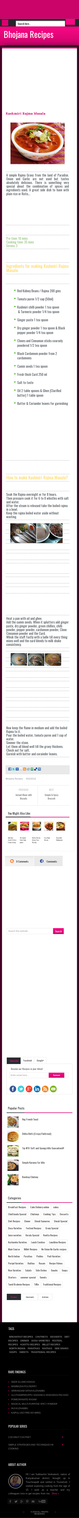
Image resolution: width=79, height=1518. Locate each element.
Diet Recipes (14, 1221)
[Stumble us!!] (32, 769)
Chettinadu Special (17, 1214)
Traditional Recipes (52, 1284)
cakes (56, 1207)
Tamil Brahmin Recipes (19, 1284)
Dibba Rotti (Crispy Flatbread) (36, 1134)
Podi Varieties (53, 1256)
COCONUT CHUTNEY (36, 1437)
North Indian (14, 1256)
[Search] (70, 22)
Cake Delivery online (39, 1207)
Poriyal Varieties (16, 1263)
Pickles (39, 1256)
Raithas (31, 1263)
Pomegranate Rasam (24, 1399)
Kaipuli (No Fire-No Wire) (26, 1413)
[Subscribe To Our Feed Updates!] (24, 769)
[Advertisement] (29, 9)
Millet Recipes (30, 1249)
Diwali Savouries (42, 1221)
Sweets (43, 1277)
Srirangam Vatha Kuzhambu (28, 1391)
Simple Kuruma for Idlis (33, 1162)
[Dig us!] (39, 769)
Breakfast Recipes (17, 1207)
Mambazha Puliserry (24, 1386)
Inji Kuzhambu (19, 1408)
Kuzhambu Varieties (17, 1242)
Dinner (27, 1221)
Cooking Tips (49, 1214)
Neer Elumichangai (23, 1382)
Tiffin (36, 1284)
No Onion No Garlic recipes (54, 1249)
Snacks (54, 1270)
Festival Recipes (33, 1228)
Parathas (28, 1256)
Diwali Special (60, 1221)
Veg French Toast (30, 1119)
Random (14, 1296)
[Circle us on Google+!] (17, 769)
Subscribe (13, 1060)
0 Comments (22, 861)
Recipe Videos (56, 1263)
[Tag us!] (35, 769)
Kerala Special (32, 1235)
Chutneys (34, 1214)
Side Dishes (41, 1270)
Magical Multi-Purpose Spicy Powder (34, 1404)
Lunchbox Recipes (57, 1242)
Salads (28, 1270)
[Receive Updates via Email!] (20, 769)
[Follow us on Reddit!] (28, 769)
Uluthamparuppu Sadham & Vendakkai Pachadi (39, 1395)
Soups (65, 1270)
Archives (45, 1296)
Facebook (27, 1060)
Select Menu (5, 23)
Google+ (40, 1060)
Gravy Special (51, 1228)
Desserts (64, 1214)
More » (55, 1493)
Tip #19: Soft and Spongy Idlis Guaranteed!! (43, 1148)
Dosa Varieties (15, 1228)
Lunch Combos (38, 1242)
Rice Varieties (14, 1270)
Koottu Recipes (50, 1235)
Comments (51, 861)
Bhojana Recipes (28, 34)
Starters (12, 1277)
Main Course (14, 1249)
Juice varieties (14, 1235)
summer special (28, 1277)
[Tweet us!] (13, 769)
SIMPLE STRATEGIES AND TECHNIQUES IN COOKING (36, 1447)
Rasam (42, 1263)
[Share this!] (9, 769)
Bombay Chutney (30, 1177)
